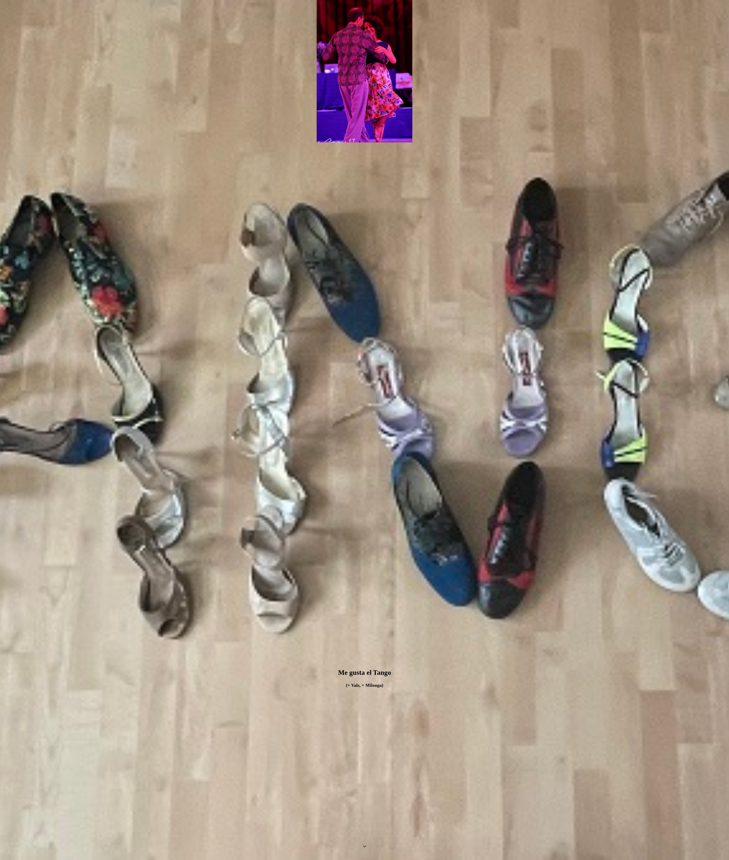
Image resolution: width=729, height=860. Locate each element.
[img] (364, 430)
